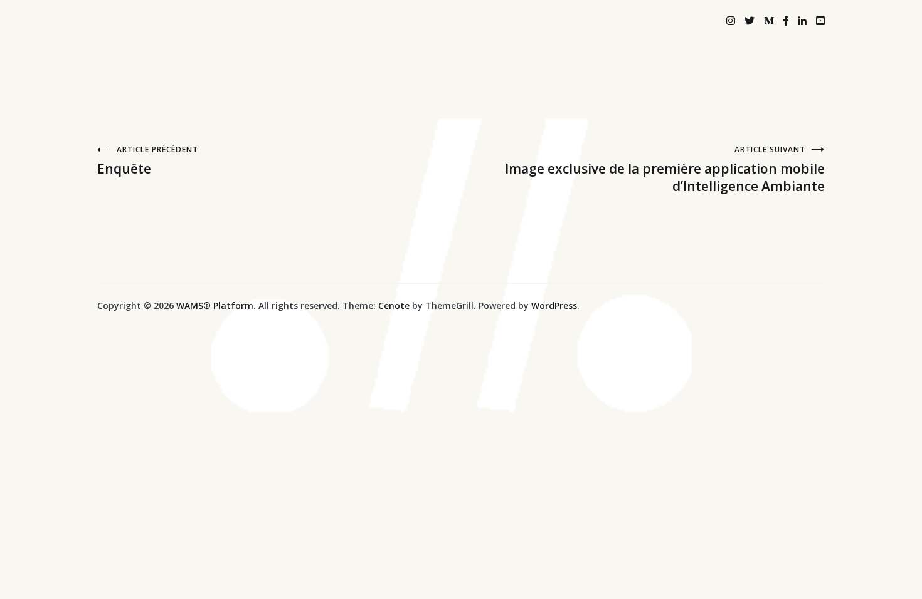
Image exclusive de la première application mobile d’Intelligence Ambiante (665, 169)
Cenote (394, 305)
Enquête (147, 160)
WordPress (554, 305)
